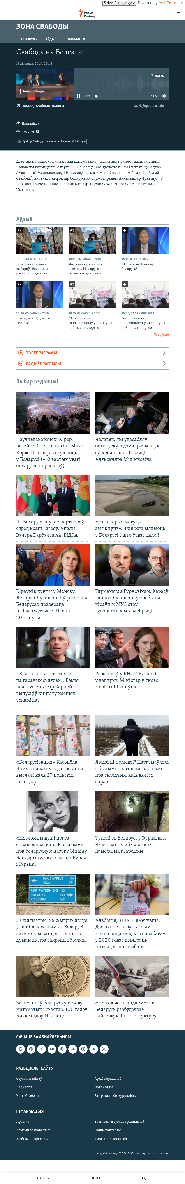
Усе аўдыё (161, 335)
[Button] (27, 124)
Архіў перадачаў (108, 1079)
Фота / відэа (104, 1087)
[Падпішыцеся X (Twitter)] (41, 1049)
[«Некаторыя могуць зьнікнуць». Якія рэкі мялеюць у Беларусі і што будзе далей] (132, 495)
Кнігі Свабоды (27, 1096)
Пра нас (22, 1122)
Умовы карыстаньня (111, 1139)
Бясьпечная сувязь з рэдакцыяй (120, 1122)
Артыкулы (28, 39)
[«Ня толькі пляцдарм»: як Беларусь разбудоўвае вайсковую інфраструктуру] (132, 976)
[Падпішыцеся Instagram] (83, 1049)
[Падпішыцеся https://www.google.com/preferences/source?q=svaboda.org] (20, 1049)
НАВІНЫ (43, 1178)
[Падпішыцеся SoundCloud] (72, 1049)
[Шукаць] (144, 1178)
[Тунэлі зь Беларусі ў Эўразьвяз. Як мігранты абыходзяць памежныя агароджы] (132, 811)
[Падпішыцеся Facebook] (31, 1049)
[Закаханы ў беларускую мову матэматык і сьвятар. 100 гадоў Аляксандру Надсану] (53, 976)
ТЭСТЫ (94, 1178)
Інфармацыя (75, 39)
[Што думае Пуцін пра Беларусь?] (145, 240)
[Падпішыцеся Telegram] (93, 1049)
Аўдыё (51, 39)
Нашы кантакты (108, 1130)
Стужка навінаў (29, 1079)
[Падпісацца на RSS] (104, 1049)
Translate (175, 3)
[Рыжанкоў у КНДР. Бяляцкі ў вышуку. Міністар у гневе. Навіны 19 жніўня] (132, 647)
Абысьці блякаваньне (33, 1130)
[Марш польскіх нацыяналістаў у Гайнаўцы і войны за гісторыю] (92, 294)
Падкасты (24, 1087)
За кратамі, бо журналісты (116, 1096)
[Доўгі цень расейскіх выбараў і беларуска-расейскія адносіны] (39, 240)
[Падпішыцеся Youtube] (52, 1049)
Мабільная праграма (33, 1139)
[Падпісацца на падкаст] (62, 1049)
